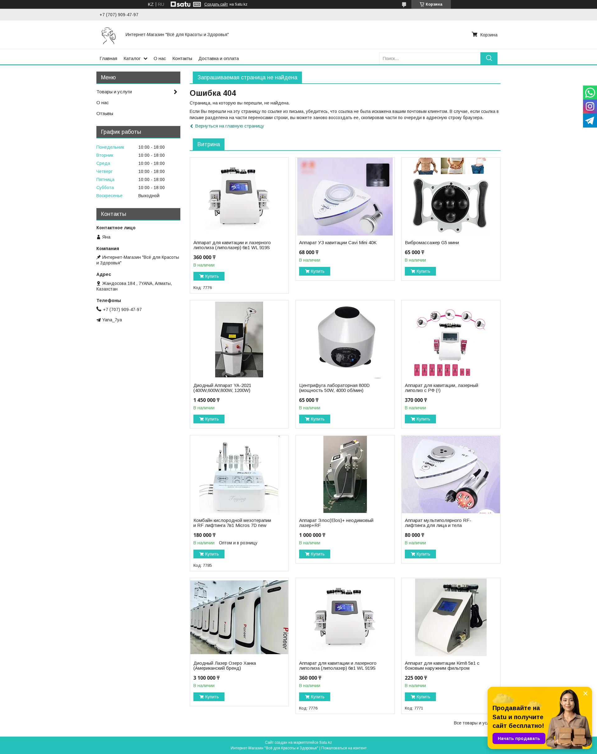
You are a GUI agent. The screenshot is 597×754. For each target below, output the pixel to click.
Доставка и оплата (218, 58)
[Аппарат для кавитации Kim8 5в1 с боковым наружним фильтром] (451, 617)
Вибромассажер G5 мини (432, 242)
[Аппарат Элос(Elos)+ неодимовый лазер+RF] (345, 474)
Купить (212, 276)
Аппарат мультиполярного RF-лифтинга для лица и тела (438, 523)
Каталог (132, 58)
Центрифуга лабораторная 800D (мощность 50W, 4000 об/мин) (334, 388)
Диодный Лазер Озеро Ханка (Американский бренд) (224, 666)
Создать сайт (216, 4)
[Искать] (488, 58)
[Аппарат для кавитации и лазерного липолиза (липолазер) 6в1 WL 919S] (239, 196)
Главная (108, 58)
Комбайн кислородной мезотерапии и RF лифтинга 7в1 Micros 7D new (232, 523)
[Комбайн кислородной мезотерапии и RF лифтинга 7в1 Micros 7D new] (239, 474)
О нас (160, 58)
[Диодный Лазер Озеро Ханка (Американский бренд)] (239, 617)
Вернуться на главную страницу (229, 125)
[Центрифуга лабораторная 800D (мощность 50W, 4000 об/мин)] (345, 339)
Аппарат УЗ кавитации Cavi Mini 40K (338, 242)
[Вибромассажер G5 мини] (451, 196)
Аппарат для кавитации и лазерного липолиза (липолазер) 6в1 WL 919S (232, 245)
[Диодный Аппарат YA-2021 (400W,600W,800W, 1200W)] (239, 339)
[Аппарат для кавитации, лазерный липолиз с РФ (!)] (451, 339)
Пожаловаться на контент (344, 748)
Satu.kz (325, 742)
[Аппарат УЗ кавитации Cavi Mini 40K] (345, 196)
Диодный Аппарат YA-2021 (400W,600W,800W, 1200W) (222, 388)
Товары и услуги (114, 91)
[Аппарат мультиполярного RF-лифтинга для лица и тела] (451, 474)
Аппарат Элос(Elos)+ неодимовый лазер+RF (336, 523)
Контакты (182, 58)
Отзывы (104, 113)
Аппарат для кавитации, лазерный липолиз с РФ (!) (441, 388)
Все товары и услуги (475, 722)
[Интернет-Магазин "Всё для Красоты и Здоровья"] (109, 34)
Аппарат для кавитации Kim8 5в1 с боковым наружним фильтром (442, 666)
